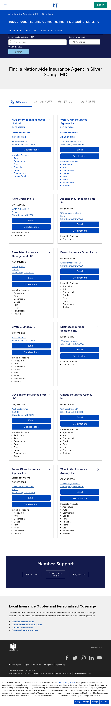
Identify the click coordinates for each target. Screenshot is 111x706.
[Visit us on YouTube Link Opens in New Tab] (99, 660)
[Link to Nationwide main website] (55, 7)
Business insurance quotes (25, 630)
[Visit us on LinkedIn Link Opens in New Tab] (91, 660)
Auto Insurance (15, 673)
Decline (104, 701)
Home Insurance (31, 673)
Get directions (31, 149)
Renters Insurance (63, 673)
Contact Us (36, 665)
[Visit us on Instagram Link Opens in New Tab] (83, 660)
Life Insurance (47, 673)
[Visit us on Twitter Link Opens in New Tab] (75, 660)
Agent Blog (60, 665)
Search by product (77, 37)
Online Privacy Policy (66, 682)
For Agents (48, 665)
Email (80, 149)
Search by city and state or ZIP (21, 37)
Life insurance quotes (22, 627)
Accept (95, 701)
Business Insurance (82, 673)
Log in (100, 5)
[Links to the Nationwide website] (13, 651)
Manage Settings (82, 701)
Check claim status (57, 574)
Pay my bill (80, 575)
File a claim (34, 575)
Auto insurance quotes (23, 621)
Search (18, 51)
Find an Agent (15, 665)
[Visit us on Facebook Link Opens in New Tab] (67, 660)
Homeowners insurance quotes (27, 624)
